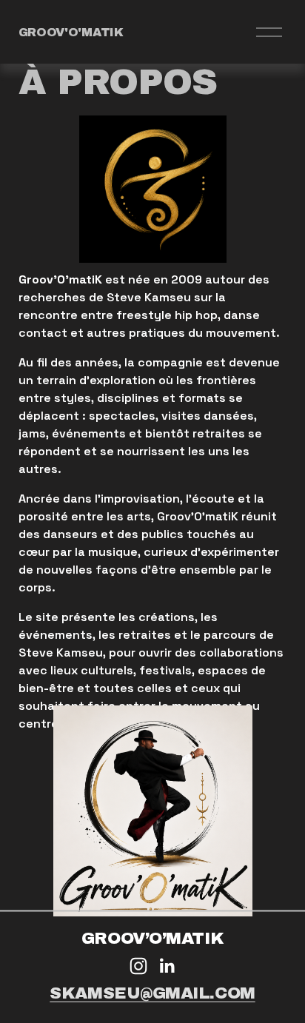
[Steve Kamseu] (138, 966)
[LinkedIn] (166, 966)
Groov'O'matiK (71, 32)
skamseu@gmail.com (152, 993)
